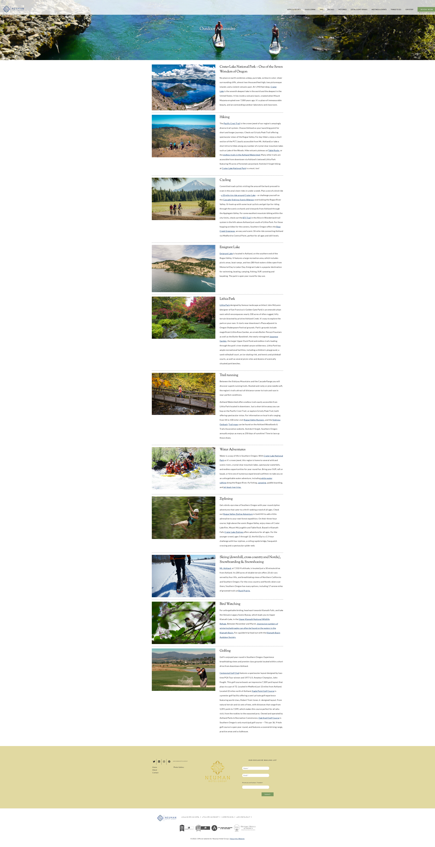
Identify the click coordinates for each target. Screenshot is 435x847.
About (154, 770)
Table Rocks (273, 150)
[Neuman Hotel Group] (13, 12)
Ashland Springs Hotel (190, 817)
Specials (330, 9)
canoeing (262, 483)
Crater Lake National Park (234, 168)
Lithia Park (225, 305)
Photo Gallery (179, 767)
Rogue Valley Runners (254, 420)
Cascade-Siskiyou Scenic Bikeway (238, 200)
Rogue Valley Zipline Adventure (238, 514)
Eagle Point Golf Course (263, 691)
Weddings (342, 9)
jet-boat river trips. (232, 487)
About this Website (237, 839)
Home (154, 767)
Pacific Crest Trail (232, 123)
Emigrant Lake (226, 253)
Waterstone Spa (227, 817)
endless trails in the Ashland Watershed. (242, 155)
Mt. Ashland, (226, 568)
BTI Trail (247, 218)
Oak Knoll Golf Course (269, 718)
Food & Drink (310, 9)
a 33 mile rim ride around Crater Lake (238, 195)
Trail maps (233, 424)
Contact (155, 773)
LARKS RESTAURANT (243, 817)
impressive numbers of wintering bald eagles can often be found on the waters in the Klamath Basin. (249, 628)
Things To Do (396, 9)
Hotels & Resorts (294, 9)
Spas (321, 9)
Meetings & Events (379, 9)
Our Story (409, 9)
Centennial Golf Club (229, 673)
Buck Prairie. (244, 591)
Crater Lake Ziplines (234, 532)
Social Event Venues (359, 9)
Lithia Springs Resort (210, 817)
